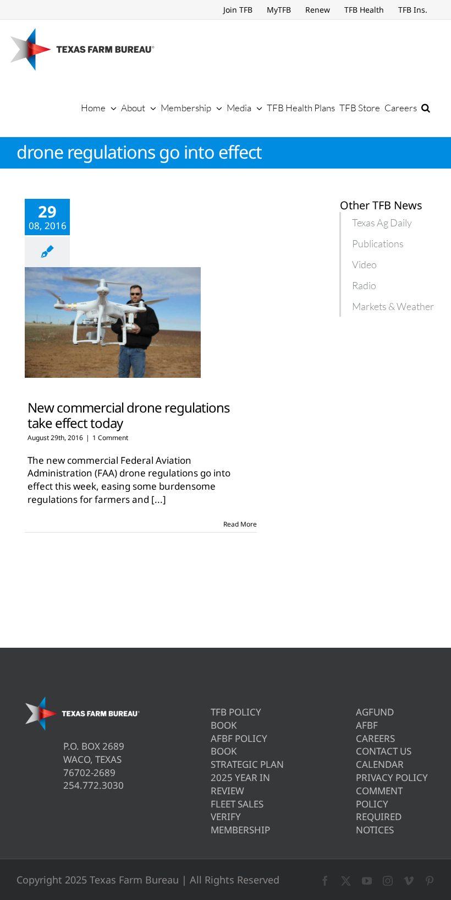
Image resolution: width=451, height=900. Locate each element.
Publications (378, 243)
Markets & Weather (393, 306)
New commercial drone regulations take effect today (129, 414)
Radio (364, 285)
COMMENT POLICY (379, 797)
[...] (158, 499)
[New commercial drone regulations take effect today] (113, 322)
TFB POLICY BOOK (236, 718)
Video (364, 264)
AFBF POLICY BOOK (239, 745)
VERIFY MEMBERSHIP (240, 823)
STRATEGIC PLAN (247, 764)
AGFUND (375, 712)
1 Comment (110, 437)
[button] (425, 107)
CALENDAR (380, 764)
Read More (240, 524)
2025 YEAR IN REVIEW (240, 784)
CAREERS (375, 738)
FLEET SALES (237, 804)
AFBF (367, 725)
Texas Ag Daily (382, 222)
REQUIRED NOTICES (379, 823)
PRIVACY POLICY (392, 777)
